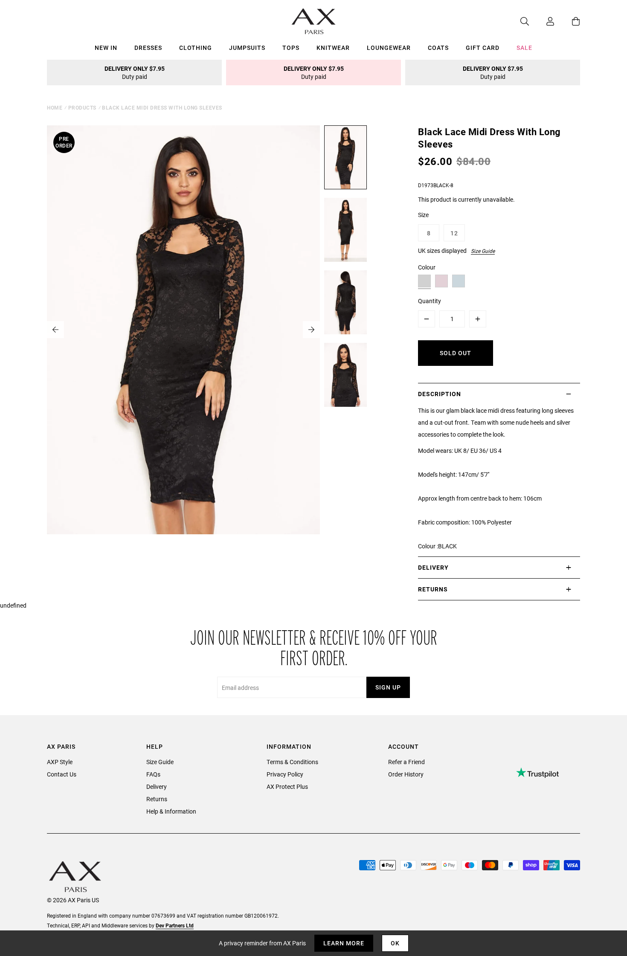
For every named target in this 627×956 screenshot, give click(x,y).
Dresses (148, 47)
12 (454, 233)
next (311, 329)
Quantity (429, 301)
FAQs (153, 774)
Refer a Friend (406, 762)
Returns (156, 799)
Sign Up (388, 687)
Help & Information (171, 811)
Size (423, 215)
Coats (438, 47)
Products (82, 107)
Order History (406, 774)
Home (54, 107)
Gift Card (482, 47)
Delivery (156, 786)
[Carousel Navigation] (183, 329)
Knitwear (333, 47)
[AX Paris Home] (314, 21)
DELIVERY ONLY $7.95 (134, 72)
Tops (290, 47)
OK (395, 943)
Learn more (343, 943)
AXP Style (60, 762)
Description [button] (439, 394)
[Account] (541, 21)
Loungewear (389, 47)
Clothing (195, 47)
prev (55, 329)
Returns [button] (433, 589)
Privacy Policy (285, 774)
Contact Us (61, 774)
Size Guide (483, 250)
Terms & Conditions (292, 762)
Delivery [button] (433, 567)
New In (106, 47)
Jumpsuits (247, 47)
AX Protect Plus (287, 786)
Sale (524, 47)
